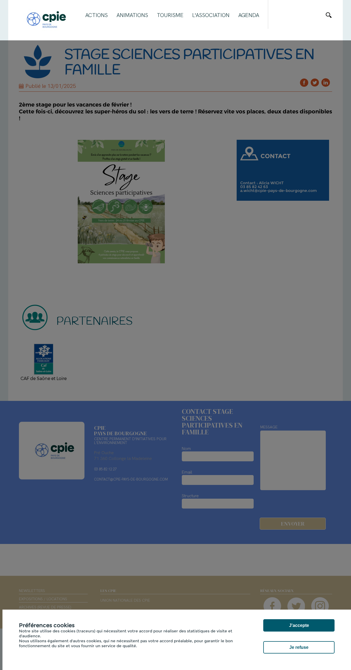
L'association (211, 15)
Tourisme (170, 15)
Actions (96, 15)
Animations (132, 15)
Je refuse (298, 647)
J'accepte (299, 625)
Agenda (248, 15)
